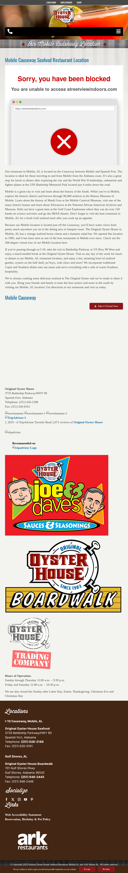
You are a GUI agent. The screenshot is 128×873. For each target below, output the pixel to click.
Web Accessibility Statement (23, 814)
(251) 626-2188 (32, 741)
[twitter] (12, 799)
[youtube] (25, 799)
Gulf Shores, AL (16, 756)
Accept (87, 869)
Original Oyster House (82, 422)
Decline (106, 869)
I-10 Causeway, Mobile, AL (23, 721)
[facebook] (6, 799)
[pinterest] (31, 799)
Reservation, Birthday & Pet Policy (27, 819)
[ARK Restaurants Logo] (32, 825)
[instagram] (19, 799)
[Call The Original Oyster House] (10, 31)
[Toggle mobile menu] (118, 31)
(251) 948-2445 (32, 777)
